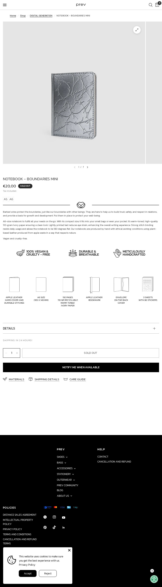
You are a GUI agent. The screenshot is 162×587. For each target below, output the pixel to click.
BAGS (60, 462)
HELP (101, 449)
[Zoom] (137, 30)
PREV (61, 449)
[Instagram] (57, 517)
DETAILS (9, 328)
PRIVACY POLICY (12, 529)
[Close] (69, 550)
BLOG (60, 490)
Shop (23, 15)
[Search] (150, 5)
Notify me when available (81, 367)
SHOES (60, 457)
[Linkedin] (66, 527)
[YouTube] (66, 517)
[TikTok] (57, 527)
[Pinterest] (47, 527)
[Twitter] (47, 517)
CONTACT (102, 457)
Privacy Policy (27, 565)
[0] (156, 5)
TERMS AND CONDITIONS (17, 534)
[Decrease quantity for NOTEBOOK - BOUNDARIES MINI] (6, 353)
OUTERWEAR (64, 480)
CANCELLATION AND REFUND (114, 461)
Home (13, 15)
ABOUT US (63, 496)
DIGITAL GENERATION (41, 15)
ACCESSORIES (65, 468)
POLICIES (9, 507)
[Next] (87, 167)
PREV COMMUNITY (67, 485)
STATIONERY (64, 474)
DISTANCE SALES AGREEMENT (19, 515)
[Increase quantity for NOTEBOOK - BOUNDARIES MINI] (17, 353)
